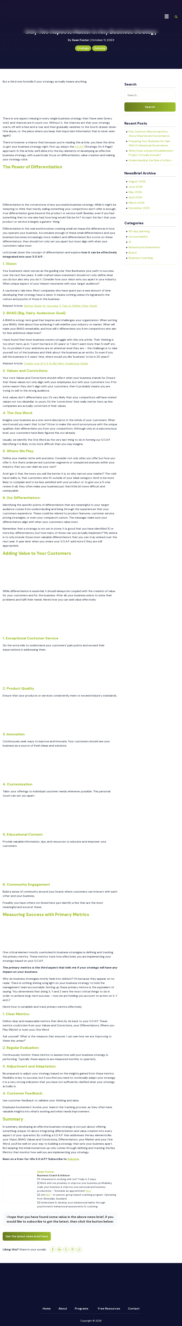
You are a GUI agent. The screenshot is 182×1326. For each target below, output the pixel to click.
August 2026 (137, 181)
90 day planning (139, 231)
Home (47, 1308)
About (62, 1308)
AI (130, 242)
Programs (81, 1308)
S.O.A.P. (79, 146)
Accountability (138, 236)
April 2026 (135, 197)
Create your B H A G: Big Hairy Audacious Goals (56, 363)
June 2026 (136, 187)
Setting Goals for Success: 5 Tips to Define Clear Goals (60, 306)
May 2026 (135, 192)
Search (150, 107)
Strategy (83, 48)
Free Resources (109, 1308)
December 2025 (139, 208)
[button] (166, 17)
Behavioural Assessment (144, 247)
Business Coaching (141, 258)
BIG (48, 1194)
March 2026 (136, 203)
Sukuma (99, 48)
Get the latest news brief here (27, 1236)
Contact (134, 1308)
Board (132, 252)
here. (88, 1190)
